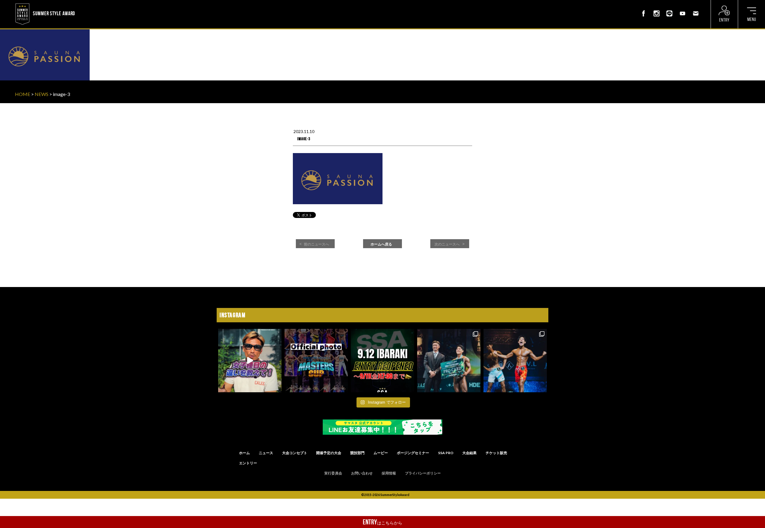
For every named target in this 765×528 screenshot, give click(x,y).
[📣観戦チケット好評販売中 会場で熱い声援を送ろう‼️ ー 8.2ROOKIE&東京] (449, 360)
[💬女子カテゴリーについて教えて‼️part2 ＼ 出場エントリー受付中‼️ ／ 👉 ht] (249, 360)
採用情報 (389, 473)
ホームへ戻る (381, 244)
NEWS (41, 94)
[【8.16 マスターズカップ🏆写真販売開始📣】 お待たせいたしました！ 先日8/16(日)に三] (316, 360)
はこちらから (382, 522)
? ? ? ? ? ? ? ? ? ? (92, 4)
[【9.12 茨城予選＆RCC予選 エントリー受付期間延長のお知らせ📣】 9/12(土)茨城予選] (382, 360)
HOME (22, 94)
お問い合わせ (362, 473)
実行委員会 (333, 473)
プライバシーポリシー (423, 473)
